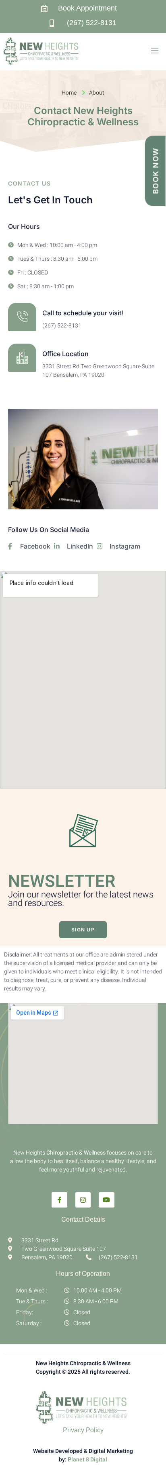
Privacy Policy (83, 1430)
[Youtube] (106, 1200)
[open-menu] (155, 51)
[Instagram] (83, 1200)
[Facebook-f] (59, 1200)
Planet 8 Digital (86, 1459)
